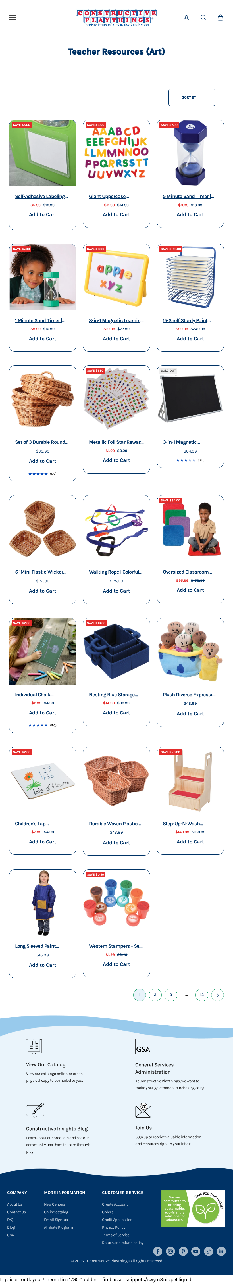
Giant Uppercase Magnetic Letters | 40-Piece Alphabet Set (113, 197)
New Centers (54, 1204)
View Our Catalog (45, 1064)
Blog (11, 1227)
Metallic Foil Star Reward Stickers (116, 443)
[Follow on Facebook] (157, 1251)
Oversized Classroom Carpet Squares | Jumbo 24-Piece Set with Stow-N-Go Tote (189, 572)
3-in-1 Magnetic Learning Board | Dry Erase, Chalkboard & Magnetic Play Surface (116, 321)
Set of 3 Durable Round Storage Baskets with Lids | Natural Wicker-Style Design (40, 443)
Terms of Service (115, 1235)
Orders (107, 1212)
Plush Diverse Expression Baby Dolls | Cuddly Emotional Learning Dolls (190, 695)
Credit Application (117, 1219)
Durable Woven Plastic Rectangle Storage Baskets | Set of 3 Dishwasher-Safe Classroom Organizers (113, 824)
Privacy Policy (113, 1227)
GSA (10, 1235)
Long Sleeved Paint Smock (35, 947)
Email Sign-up (56, 1219)
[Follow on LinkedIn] (221, 1251)
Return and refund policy (122, 1242)
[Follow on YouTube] (195, 1251)
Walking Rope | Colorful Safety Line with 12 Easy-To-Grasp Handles (116, 572)
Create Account (115, 1204)
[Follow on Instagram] (170, 1251)
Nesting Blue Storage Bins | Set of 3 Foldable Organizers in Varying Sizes (113, 695)
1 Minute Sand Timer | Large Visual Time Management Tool (38, 321)
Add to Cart (42, 214)
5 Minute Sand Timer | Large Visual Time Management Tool (187, 197)
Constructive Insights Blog (57, 1128)
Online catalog (56, 1212)
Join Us (143, 1128)
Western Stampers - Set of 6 (115, 947)
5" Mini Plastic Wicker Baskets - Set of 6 (39, 572)
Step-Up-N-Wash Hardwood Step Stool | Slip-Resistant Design (187, 824)
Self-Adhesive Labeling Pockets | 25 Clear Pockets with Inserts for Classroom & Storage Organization (40, 197)
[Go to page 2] (217, 995)
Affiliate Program (58, 1227)
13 (202, 995)
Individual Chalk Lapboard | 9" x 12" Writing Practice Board (39, 695)
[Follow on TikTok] (208, 1251)
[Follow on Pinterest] (183, 1251)
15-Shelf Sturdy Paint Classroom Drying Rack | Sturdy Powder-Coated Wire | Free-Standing (189, 321)
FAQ (10, 1219)
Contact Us (16, 1212)
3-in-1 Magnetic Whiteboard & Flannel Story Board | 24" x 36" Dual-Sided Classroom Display (187, 443)
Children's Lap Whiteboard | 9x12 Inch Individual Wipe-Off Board (40, 824)
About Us (14, 1204)
